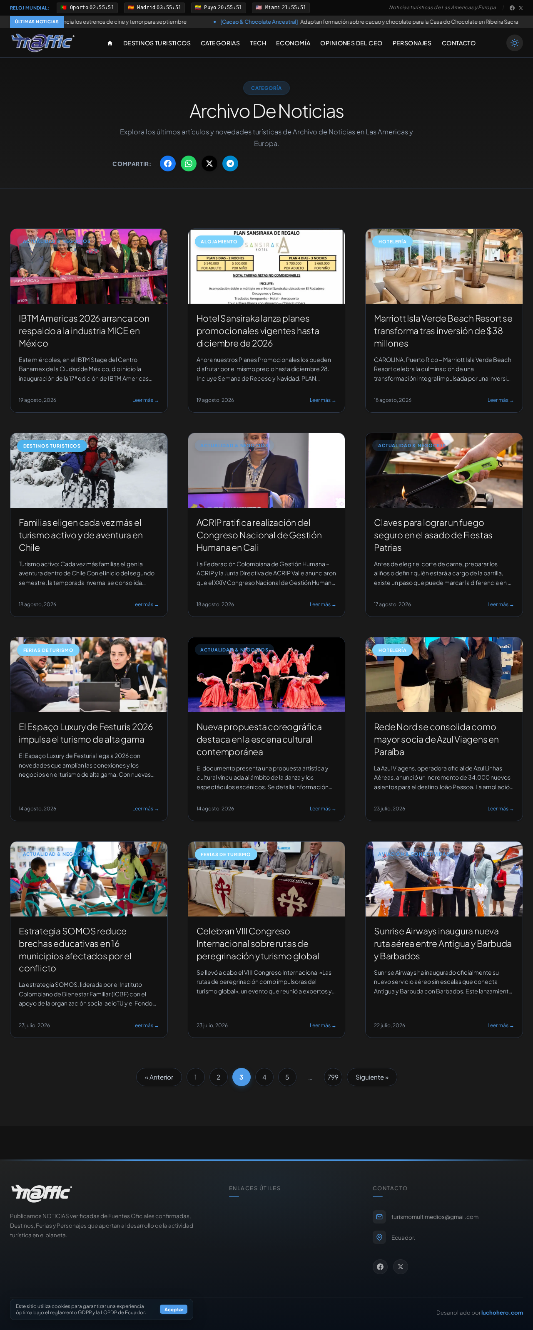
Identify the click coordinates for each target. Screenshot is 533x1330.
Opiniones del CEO (351, 43)
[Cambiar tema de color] (514, 43)
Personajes (412, 43)
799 (333, 1077)
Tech (258, 43)
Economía (293, 43)
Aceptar (173, 1310)
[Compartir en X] (209, 163)
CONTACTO (459, 43)
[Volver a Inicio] (43, 43)
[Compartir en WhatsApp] (189, 163)
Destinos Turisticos (157, 43)
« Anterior (159, 1077)
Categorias (220, 43)
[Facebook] (512, 7)
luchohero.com (502, 1312)
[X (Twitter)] (521, 8)
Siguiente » (372, 1077)
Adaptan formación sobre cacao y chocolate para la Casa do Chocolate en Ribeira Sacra (288, 21)
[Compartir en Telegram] (230, 163)
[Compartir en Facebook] (168, 163)
